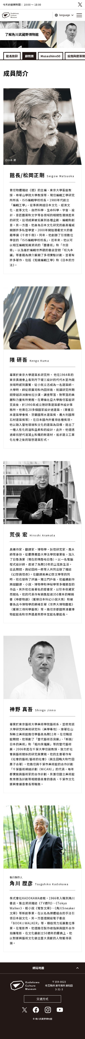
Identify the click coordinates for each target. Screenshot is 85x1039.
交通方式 (42, 999)
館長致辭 (12, 56)
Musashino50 (50, 56)
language (64, 15)
